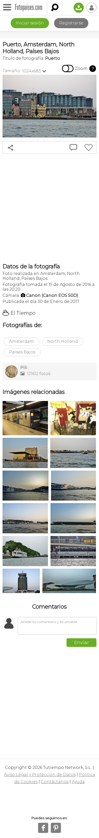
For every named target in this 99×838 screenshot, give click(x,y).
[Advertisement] (49, 208)
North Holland (62, 341)
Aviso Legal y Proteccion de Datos (40, 774)
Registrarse (71, 23)
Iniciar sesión (30, 23)
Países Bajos (22, 352)
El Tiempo (19, 313)
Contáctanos (55, 781)
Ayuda (78, 781)
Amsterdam (21, 341)
